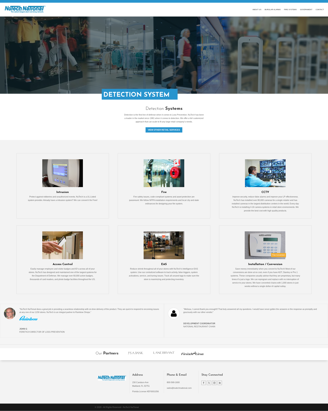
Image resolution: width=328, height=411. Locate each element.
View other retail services (164, 130)
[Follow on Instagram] (214, 383)
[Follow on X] (209, 383)
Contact (320, 9)
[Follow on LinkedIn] (220, 383)
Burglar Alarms (273, 9)
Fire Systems (290, 9)
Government (306, 9)
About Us (257, 9)
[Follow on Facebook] (203, 383)
